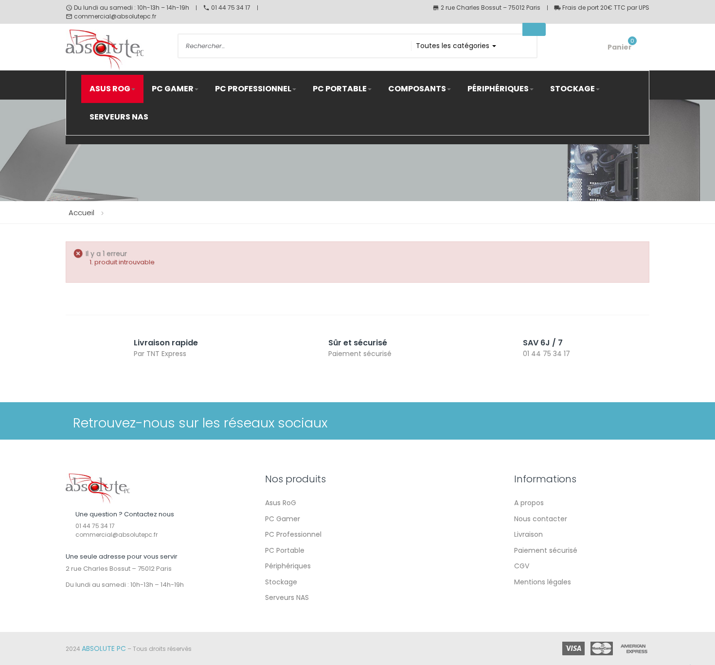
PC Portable (284, 550)
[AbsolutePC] (114, 50)
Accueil (81, 212)
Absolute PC (104, 648)
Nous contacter (540, 519)
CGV (521, 566)
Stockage (281, 582)
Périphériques (288, 566)
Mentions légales (542, 582)
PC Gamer (282, 519)
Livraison (528, 534)
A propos (529, 503)
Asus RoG (280, 503)
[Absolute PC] (98, 488)
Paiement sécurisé (545, 550)
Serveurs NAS (287, 597)
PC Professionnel (293, 534)
